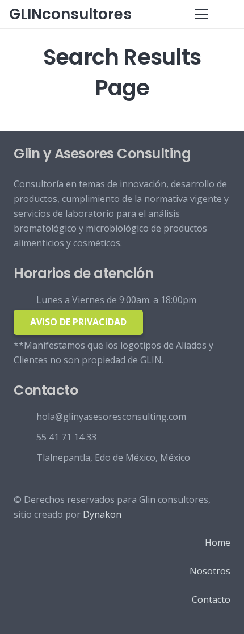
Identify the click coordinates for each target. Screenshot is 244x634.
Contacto (211, 599)
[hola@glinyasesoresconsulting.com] (25, 416)
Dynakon (102, 514)
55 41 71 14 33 (66, 437)
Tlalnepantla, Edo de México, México (113, 457)
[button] (201, 14)
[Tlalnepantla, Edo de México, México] (25, 457)
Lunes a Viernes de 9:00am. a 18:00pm (116, 299)
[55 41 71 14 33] (25, 436)
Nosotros (210, 571)
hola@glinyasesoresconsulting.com (111, 416)
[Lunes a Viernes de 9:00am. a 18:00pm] (25, 299)
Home (217, 542)
